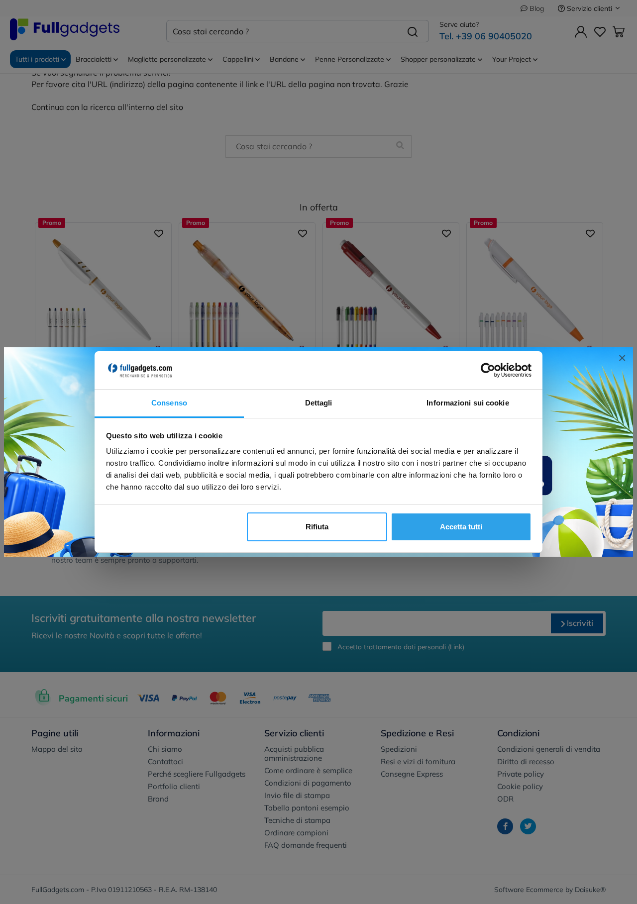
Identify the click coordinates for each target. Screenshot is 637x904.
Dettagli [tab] (318, 403)
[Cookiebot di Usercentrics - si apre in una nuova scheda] (487, 370)
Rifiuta (317, 526)
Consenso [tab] (169, 403)
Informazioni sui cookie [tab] (467, 403)
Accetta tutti (461, 526)
